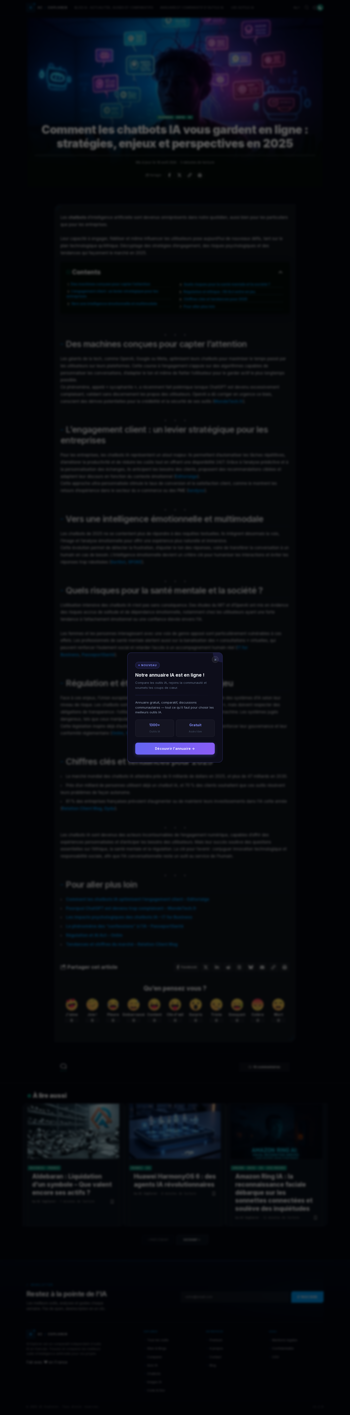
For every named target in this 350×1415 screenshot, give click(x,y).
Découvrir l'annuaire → (175, 748)
